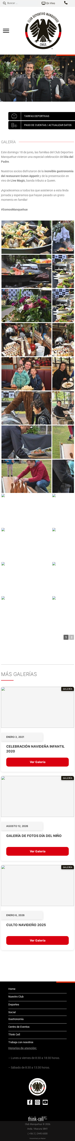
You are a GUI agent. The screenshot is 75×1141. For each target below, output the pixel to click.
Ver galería (37, 762)
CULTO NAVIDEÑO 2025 (26, 925)
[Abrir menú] (6, 30)
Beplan (43, 1138)
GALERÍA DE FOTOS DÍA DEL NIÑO (34, 836)
